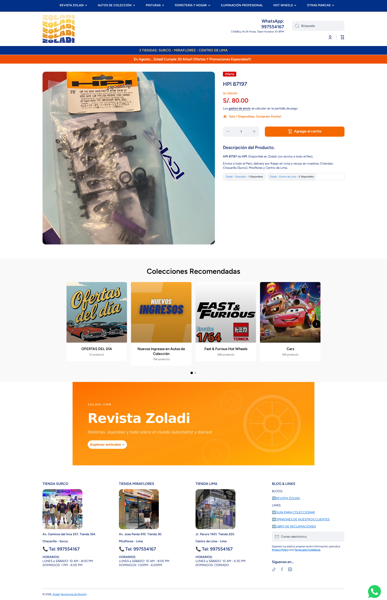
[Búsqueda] (295, 26)
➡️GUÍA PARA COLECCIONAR (293, 512)
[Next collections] (316, 324)
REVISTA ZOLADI (72, 5)
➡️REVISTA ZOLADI (286, 498)
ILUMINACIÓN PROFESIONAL (242, 5)
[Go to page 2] (195, 373)
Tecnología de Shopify (73, 594)
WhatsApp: (273, 21)
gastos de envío (240, 108)
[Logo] (59, 29)
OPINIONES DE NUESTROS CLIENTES (303, 519)
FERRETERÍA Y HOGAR (191, 5)
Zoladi (56, 594)
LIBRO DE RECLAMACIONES (296, 526)
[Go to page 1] (191, 373)
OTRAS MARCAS (319, 5)
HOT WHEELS (283, 5)
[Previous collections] (71, 324)
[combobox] (318, 26)
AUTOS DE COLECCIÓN (115, 5)
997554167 (272, 26)
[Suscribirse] (339, 537)
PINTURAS (153, 5)
